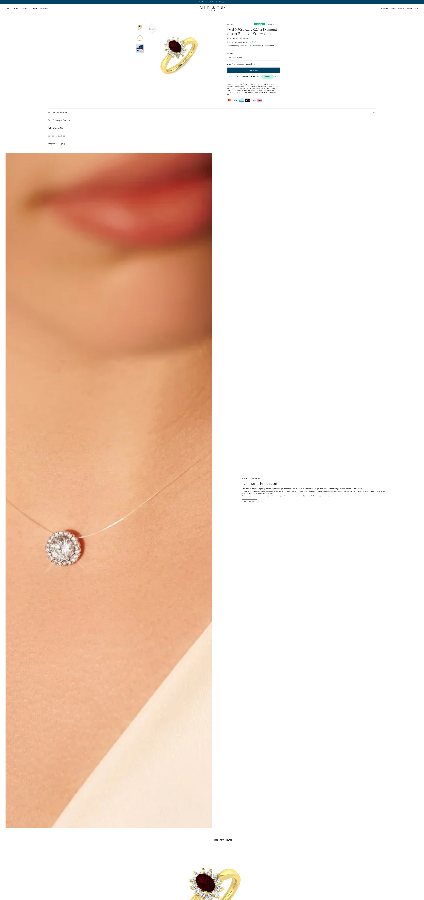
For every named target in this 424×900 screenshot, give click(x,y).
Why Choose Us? (55, 128)
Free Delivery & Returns (59, 120)
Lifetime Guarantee (56, 135)
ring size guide (247, 64)
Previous (146, 56)
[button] (7, 9)
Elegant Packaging (56, 143)
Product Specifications (57, 112)
